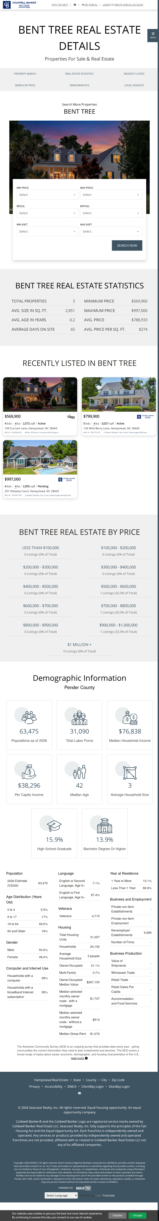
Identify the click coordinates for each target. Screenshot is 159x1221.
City (104, 1080)
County (91, 1080)
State (77, 1080)
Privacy (34, 1086)
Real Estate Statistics (79, 73)
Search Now (127, 245)
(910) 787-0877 (60, 4)
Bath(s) (84, 206)
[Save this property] (73, 382)
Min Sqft (22, 224)
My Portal (91, 4)
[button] (153, 35)
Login (106, 4)
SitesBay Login (119, 1086)
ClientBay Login (92, 1086)
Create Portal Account (128, 4)
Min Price (23, 187)
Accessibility (53, 1086)
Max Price (86, 187)
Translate (108, 1195)
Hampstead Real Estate (51, 1080)
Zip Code (118, 1080)
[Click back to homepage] (18, 4)
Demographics (79, 85)
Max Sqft (86, 224)
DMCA (71, 1086)
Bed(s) (21, 206)
